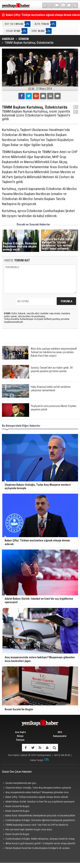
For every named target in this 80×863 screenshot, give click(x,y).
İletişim (20, 739)
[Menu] (45, 5)
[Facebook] (21, 96)
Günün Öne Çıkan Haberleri (17, 771)
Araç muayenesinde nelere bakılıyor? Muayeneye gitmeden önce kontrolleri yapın (35, 793)
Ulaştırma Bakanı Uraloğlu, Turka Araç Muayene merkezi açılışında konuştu (36, 788)
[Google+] (36, 96)
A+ (76, 107)
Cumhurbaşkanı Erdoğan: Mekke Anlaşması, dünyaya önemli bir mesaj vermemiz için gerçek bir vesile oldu (38, 839)
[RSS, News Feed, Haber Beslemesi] (39, 747)
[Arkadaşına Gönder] (43, 96)
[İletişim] (69, 5)
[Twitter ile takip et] (32, 747)
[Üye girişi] (47, 747)
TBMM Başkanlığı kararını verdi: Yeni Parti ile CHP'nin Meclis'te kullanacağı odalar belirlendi (35, 825)
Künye (20, 736)
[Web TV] (57, 5)
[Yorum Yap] (57, 96)
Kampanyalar (60, 736)
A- (75, 112)
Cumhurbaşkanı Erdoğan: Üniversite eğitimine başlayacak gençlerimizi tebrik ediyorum (38, 821)
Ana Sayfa (20, 732)
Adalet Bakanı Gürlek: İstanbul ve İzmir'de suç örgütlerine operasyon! (40, 801)
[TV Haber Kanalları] (51, 5)
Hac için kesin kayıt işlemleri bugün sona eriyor (28, 829)
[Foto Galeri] (63, 5)
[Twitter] (29, 96)
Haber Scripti (36, 760)
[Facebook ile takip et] (25, 747)
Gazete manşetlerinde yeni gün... (21, 783)
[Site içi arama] (75, 5)
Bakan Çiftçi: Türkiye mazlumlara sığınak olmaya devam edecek (36, 796)
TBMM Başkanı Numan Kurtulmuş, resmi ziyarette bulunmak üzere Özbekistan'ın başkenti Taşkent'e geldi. (36, 115)
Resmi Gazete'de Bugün (17, 806)
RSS (60, 732)
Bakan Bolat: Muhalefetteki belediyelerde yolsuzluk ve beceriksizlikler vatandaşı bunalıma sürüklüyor (38, 816)
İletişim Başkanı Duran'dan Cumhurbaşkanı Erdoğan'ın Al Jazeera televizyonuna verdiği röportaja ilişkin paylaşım (36, 848)
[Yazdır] (50, 96)
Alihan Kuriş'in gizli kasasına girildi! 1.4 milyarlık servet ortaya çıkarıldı (40, 843)
